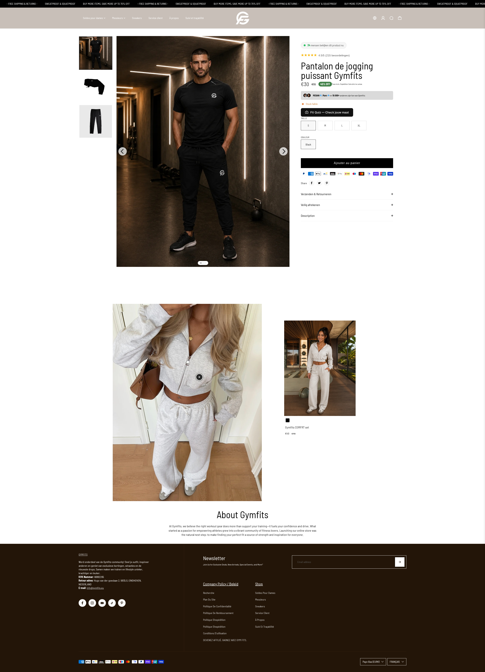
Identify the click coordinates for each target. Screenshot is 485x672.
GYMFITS (83, 554)
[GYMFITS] (242, 18)
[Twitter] (319, 183)
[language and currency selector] (375, 18)
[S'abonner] (400, 562)
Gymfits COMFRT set (297, 427)
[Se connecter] (383, 18)
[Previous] (122, 151)
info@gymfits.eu (95, 587)
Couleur (305, 137)
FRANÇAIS (395, 661)
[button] (199, 377)
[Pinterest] (327, 183)
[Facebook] (311, 183)
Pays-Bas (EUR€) (371, 661)
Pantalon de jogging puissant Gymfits (337, 70)
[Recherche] (391, 18)
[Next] (283, 151)
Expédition (344, 84)
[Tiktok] (112, 603)
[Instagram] (92, 603)
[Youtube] (102, 603)
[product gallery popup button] (282, 46)
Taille (304, 118)
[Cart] (400, 18)
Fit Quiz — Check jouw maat (329, 112)
